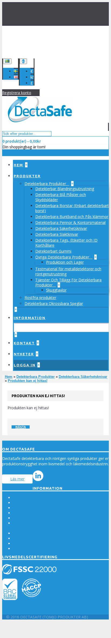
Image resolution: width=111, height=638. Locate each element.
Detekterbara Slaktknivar (56, 234)
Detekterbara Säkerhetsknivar (61, 228)
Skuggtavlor (56, 290)
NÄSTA (20, 427)
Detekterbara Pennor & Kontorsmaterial (70, 222)
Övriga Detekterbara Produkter (62, 257)
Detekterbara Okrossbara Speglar (54, 303)
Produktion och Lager (65, 262)
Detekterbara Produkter (46, 183)
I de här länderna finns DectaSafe (42, 543)
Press (18, 497)
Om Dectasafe (26, 512)
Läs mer (17, 478)
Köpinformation (26, 507)
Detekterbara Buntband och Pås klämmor (71, 216)
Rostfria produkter (40, 297)
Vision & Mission (27, 502)
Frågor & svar (25, 518)
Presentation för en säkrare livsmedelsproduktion (56, 538)
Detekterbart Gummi (53, 251)
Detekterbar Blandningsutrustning (64, 188)
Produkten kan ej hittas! (27, 381)
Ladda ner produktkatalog (35, 548)
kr (32, 77)
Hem (8, 377)
